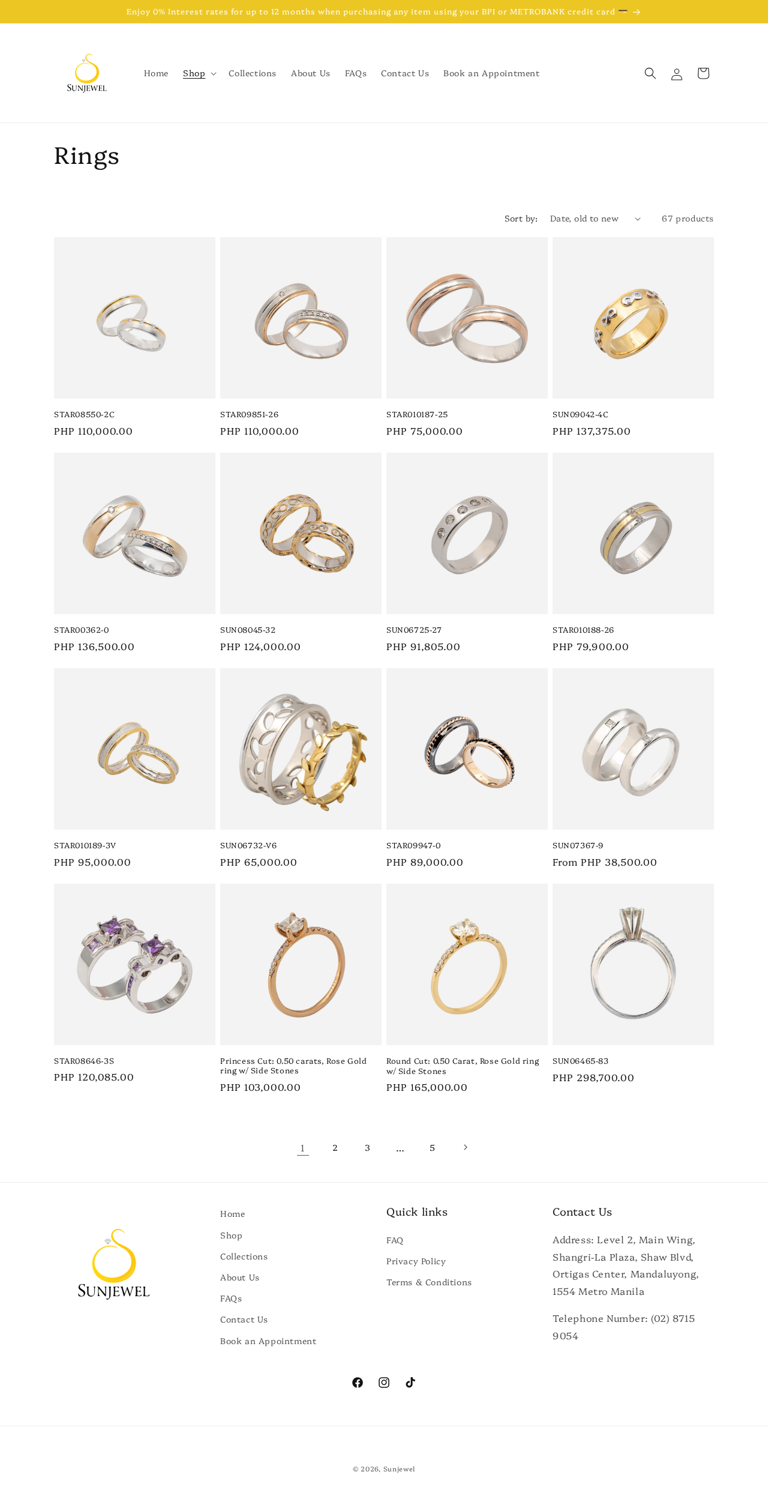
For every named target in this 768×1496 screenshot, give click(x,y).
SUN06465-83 (581, 1060)
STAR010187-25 (417, 414)
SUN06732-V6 (248, 845)
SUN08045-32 (248, 629)
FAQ (395, 1240)
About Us (240, 1277)
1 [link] (303, 1147)
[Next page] (465, 1147)
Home (232, 1213)
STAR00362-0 (81, 629)
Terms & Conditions (429, 1282)
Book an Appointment (268, 1341)
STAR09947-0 (413, 845)
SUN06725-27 (414, 629)
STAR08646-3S (84, 1060)
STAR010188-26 (583, 629)
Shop (231, 1235)
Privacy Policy (416, 1261)
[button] (198, 72)
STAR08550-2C (84, 414)
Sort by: (521, 218)
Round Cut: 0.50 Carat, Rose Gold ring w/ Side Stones (462, 1065)
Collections (244, 1256)
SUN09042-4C (581, 414)
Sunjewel (399, 1468)
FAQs (231, 1298)
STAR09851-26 (249, 414)
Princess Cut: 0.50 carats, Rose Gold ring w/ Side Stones (293, 1065)
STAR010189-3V (85, 845)
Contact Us (244, 1319)
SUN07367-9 (578, 845)
